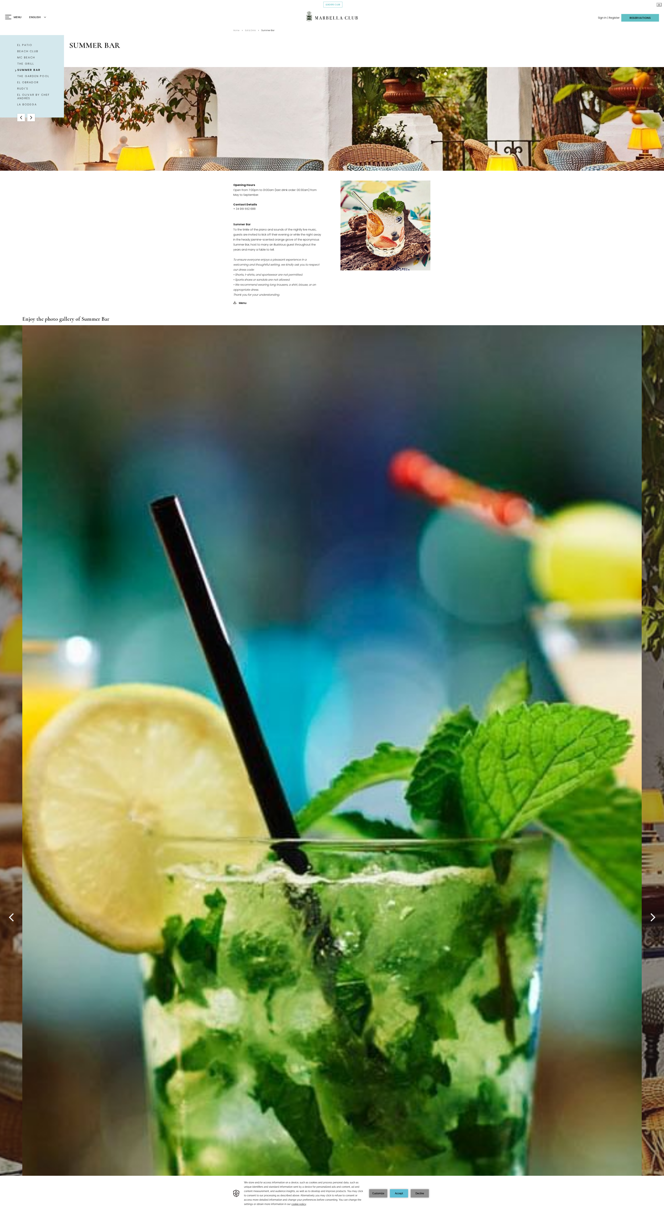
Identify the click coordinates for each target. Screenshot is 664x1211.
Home (236, 30)
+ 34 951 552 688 (244, 209)
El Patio (25, 45)
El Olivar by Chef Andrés (33, 96)
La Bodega (27, 104)
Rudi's (22, 88)
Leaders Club (334, 4)
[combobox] (42, 17)
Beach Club (27, 51)
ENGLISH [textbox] (35, 17)
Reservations (640, 18)
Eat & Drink (250, 30)
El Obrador (28, 82)
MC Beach (26, 57)
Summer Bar (267, 30)
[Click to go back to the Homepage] (332, 16)
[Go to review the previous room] (21, 117)
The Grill (25, 63)
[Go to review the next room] (31, 117)
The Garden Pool (33, 76)
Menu (242, 303)
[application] (332, 1193)
